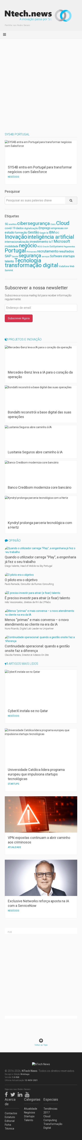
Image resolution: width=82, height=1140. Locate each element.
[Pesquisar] (71, 200)
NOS (39, 246)
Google (42, 233)
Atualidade (30, 1108)
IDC (57, 232)
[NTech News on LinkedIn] (21, 1093)
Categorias (31, 1099)
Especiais (50, 1099)
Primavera (32, 251)
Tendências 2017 (50, 1110)
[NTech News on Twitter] (13, 1093)
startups (69, 256)
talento (9, 261)
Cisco (52, 224)
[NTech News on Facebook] (7, 1093)
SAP (8, 256)
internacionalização (17, 241)
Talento (28, 1120)
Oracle (46, 246)
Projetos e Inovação (25, 339)
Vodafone (64, 266)
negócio (28, 246)
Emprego (45, 228)
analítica (13, 224)
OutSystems (56, 246)
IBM (52, 232)
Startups (29, 1116)
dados (20, 228)
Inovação (16, 237)
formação (21, 232)
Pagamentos (69, 246)
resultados (66, 251)
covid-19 (10, 228)
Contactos (11, 1113)
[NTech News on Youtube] (28, 1093)
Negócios (29, 1112)
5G (6, 224)
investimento (39, 241)
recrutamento (47, 251)
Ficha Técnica (9, 1126)
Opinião (14, 540)
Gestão (33, 232)
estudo (9, 232)
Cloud (62, 223)
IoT (51, 241)
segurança (30, 255)
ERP (66, 228)
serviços (45, 256)
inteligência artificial (51, 237)
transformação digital (31, 265)
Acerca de (10, 1101)
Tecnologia (27, 260)
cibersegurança (33, 223)
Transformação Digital (50, 1125)
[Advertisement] (41, 82)
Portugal (15, 250)
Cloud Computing (50, 1118)
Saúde (15, 256)
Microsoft (62, 241)
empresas (57, 228)
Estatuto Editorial (10, 1119)
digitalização (31, 228)
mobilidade (11, 246)
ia (47, 232)
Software (56, 256)
